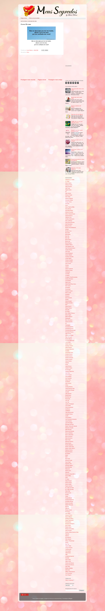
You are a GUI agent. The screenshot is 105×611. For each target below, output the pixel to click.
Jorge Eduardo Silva (69, 388)
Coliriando (67, 272)
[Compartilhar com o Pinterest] (47, 50)
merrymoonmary (58, 598)
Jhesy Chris (68, 379)
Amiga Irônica (68, 201)
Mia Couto (67, 458)
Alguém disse (68, 189)
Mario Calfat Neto (69, 434)
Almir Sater (67, 196)
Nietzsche (67, 468)
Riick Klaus (67, 513)
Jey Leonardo (68, 378)
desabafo (67, 294)
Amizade (67, 203)
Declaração (67, 289)
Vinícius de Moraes (69, 564)
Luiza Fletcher (68, 421)
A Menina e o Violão (69, 179)
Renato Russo (68, 510)
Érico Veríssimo (68, 320)
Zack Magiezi (68, 575)
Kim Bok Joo (68, 397)
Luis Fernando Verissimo (71, 419)
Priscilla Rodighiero (69, 499)
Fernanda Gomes (69, 328)
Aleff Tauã (67, 188)
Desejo (66, 299)
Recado (67, 506)
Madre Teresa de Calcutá (71, 426)
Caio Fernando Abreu (70, 248)
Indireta (67, 362)
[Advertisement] (41, 67)
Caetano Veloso (68, 244)
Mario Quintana (68, 436)
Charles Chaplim (69, 260)
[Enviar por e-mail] (42, 50)
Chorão (67, 265)
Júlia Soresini (68, 393)
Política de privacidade (34, 18)
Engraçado (67, 318)
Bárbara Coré (68, 225)
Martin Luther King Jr (70, 448)
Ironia (66, 364)
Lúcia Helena (68, 417)
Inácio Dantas (68, 361)
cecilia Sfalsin (68, 258)
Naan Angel (68, 462)
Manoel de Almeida (69, 431)
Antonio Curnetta (69, 212)
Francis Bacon (68, 338)
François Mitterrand (69, 340)
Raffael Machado (69, 504)
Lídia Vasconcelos (69, 412)
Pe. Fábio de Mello (69, 487)
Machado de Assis (69, 424)
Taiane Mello (68, 545)
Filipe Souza (68, 333)
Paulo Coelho (68, 484)
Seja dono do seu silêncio (77, 114)
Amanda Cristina (69, 200)
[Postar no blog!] (43, 50)
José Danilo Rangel (69, 390)
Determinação (68, 301)
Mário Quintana (68, 438)
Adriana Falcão (68, 184)
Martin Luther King (69, 446)
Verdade (67, 557)
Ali (65, 191)
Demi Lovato (68, 292)
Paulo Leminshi (68, 486)
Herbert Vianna (68, 359)
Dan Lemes (68, 285)
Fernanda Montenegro (70, 330)
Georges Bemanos (69, 349)
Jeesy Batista (68, 376)
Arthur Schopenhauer (70, 213)
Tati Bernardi (68, 549)
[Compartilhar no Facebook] (46, 50)
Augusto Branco (69, 215)
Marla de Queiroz (69, 441)
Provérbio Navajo (69, 501)
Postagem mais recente (28, 79)
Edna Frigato (68, 314)
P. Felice (67, 479)
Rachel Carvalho (69, 503)
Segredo (67, 533)
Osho (66, 477)
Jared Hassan (68, 374)
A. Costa (67, 181)
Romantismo (68, 521)
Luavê (66, 415)
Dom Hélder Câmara (70, 313)
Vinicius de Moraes (69, 563)
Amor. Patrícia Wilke (69, 207)
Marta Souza (68, 443)
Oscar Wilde (68, 475)
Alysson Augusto (69, 198)
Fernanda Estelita (69, 326)
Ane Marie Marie (69, 210)
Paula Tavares (68, 482)
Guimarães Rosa (69, 352)
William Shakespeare (70, 571)
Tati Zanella (68, 551)
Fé (66, 323)
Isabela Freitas (68, 367)
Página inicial (24, 18)
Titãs (66, 554)
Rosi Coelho (68, 525)
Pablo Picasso (68, 480)
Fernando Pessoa (69, 331)
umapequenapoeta (69, 556)
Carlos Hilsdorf (68, 254)
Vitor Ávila (67, 566)
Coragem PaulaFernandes (71, 277)
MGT (66, 456)
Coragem (67, 275)
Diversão (67, 309)
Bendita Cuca (68, 231)
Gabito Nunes (68, 344)
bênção (67, 229)
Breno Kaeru (68, 239)
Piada (66, 496)
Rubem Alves (68, 527)
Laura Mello (68, 405)
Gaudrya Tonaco (69, 345)
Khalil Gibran (68, 395)
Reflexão (67, 508)
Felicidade (67, 325)
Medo (66, 455)
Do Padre (67, 311)
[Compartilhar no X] (44, 50)
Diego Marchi (68, 306)
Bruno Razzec (68, 243)
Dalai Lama (67, 282)
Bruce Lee (67, 241)
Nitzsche (67, 472)
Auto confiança (68, 220)
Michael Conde (68, 460)
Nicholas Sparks (69, 465)
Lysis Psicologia (68, 422)
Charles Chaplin (69, 261)
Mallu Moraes (68, 429)
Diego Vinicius (68, 308)
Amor (28, 52)
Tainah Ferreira (68, 547)
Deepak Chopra (68, 290)
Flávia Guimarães (69, 335)
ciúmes (67, 266)
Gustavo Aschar (68, 354)
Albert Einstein (68, 186)
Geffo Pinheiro (68, 347)
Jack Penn (67, 373)
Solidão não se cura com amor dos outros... (76, 122)
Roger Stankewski (69, 520)
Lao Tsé (67, 400)
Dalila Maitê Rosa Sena (70, 284)
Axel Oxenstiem (68, 224)
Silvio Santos (68, 539)
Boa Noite (67, 232)
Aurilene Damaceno (69, 219)
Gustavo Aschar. (69, 355)
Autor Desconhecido (69, 222)
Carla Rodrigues (69, 253)
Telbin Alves (68, 552)
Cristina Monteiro (69, 278)
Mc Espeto (67, 453)
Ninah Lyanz (68, 470)
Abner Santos (68, 183)
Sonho (66, 542)
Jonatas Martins (69, 386)
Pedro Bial (67, 491)
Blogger (70, 598)
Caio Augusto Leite (69, 246)
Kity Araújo (67, 398)
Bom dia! (67, 237)
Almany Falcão (68, 195)
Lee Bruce (67, 409)
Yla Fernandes (68, 573)
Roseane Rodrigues (69, 523)
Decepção (67, 287)
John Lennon (68, 383)
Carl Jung (67, 251)
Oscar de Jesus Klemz (70, 474)
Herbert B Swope (69, 357)
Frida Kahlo (68, 342)
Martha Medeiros (69, 444)
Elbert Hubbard (68, 316)
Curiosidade (68, 280)
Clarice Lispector (69, 268)
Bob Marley (67, 234)
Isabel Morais (68, 366)
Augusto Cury (68, 217)
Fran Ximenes (68, 337)
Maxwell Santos (68, 451)
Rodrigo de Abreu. (69, 518)
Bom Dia (67, 236)
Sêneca (67, 535)
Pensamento (68, 492)
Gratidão (67, 350)
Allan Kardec (68, 193)
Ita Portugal (68, 369)
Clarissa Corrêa (68, 270)
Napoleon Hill (68, 463)
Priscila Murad (68, 498)
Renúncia (67, 511)
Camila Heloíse (68, 249)
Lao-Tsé (67, 402)
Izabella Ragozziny (69, 371)
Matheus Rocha (68, 450)
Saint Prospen (68, 530)
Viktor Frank (68, 561)
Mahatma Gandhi (69, 427)
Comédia (67, 273)
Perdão (67, 494)
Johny (66, 385)
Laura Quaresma (69, 407)
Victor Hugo (68, 559)
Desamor (67, 296)
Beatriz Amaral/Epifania (70, 227)
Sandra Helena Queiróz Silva (71, 532)
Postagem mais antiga (55, 79)
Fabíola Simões (68, 321)
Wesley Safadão (69, 568)
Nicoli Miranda (68, 467)
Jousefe (67, 391)
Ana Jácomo (68, 208)
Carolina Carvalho (69, 256)
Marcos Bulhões (69, 433)
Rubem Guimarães (69, 528)
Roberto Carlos (68, 515)
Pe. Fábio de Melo (69, 489)
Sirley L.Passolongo (69, 540)
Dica (66, 304)
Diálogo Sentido (68, 302)
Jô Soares (67, 381)
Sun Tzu (67, 544)
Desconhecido (68, 297)
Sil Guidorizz (68, 537)
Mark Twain (68, 439)
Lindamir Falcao (69, 414)
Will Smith (67, 569)
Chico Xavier (68, 263)
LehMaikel (67, 410)
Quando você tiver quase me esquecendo (77, 131)
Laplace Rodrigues (69, 403)
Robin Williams (68, 516)
